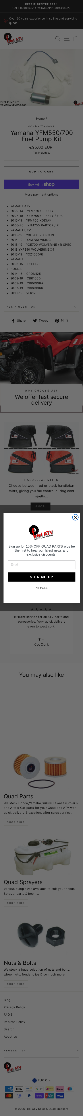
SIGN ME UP (41, 577)
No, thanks (41, 588)
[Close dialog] (75, 517)
